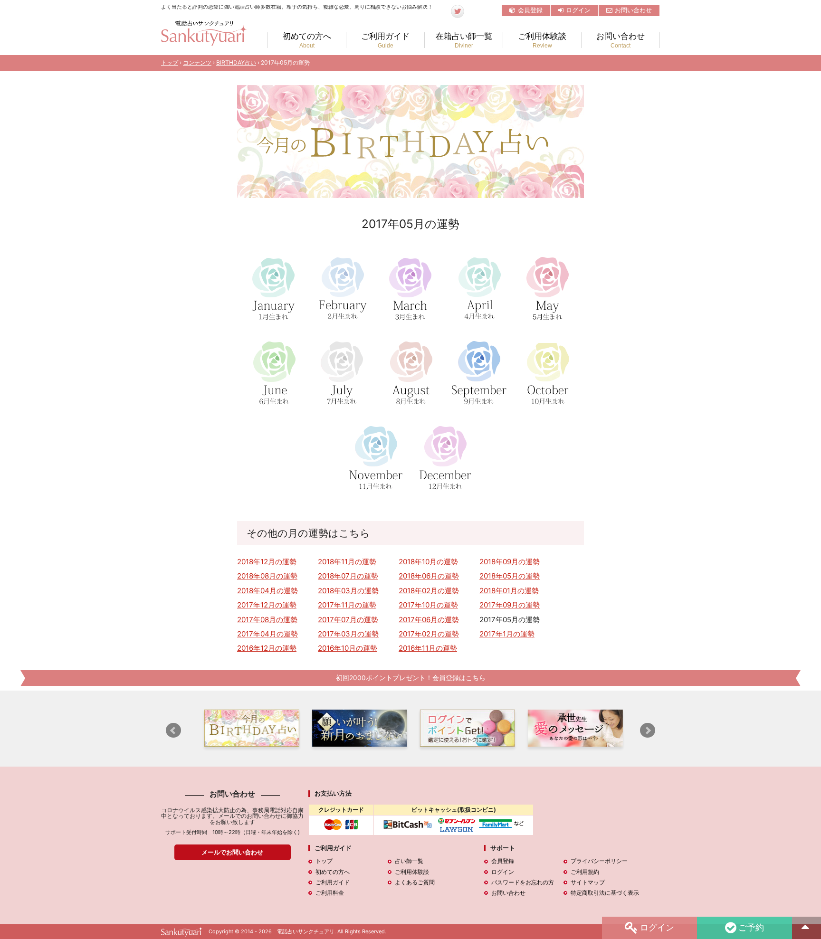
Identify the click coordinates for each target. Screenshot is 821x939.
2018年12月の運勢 (266, 561)
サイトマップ (588, 882)
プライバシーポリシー (599, 860)
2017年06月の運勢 (429, 619)
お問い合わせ (633, 10)
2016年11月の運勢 (428, 648)
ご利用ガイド (385, 40)
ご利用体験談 (542, 40)
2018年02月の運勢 (429, 590)
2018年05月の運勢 (509, 575)
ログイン (578, 10)
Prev (173, 730)
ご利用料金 (329, 892)
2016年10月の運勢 (347, 648)
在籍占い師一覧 (464, 40)
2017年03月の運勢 (348, 633)
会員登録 (530, 10)
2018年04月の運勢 (267, 590)
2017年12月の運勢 (266, 604)
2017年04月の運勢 (267, 633)
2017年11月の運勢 (347, 604)
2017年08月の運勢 (267, 619)
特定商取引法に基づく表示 (605, 892)
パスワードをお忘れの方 (522, 882)
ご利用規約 (585, 871)
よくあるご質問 (415, 882)
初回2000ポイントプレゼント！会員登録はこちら (411, 678)
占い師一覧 (409, 860)
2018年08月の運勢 (267, 575)
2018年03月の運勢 (348, 590)
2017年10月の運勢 (428, 604)
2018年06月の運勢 (429, 575)
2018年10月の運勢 (428, 561)
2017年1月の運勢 (507, 633)
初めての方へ (307, 40)
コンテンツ (197, 62)
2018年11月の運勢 (347, 561)
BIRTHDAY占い (236, 62)
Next (647, 730)
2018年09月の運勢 (509, 561)
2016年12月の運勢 (266, 648)
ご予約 (751, 926)
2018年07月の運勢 (348, 575)
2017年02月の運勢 (429, 633)
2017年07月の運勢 (348, 619)
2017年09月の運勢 (509, 604)
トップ (169, 62)
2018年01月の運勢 (509, 590)
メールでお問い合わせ (232, 852)
